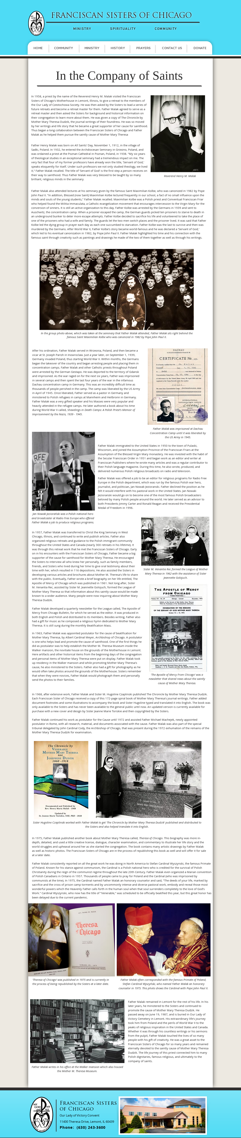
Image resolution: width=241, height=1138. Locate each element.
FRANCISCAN (77, 16)
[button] (63, 48)
